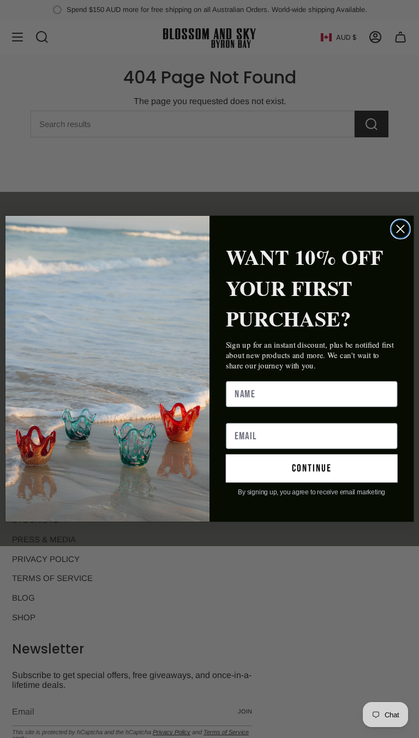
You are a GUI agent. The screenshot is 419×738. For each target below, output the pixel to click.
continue (312, 468)
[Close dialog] (400, 229)
